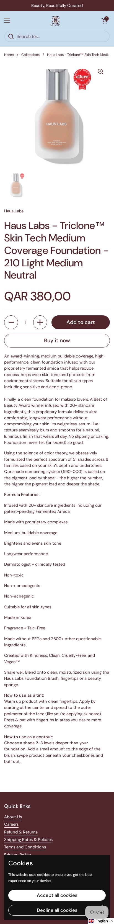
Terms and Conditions (25, 847)
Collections (30, 54)
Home (9, 54)
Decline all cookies (57, 910)
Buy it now (57, 340)
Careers (11, 824)
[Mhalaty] (55, 20)
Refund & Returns (21, 832)
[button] (104, 20)
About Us (13, 817)
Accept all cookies (57, 895)
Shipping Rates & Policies (28, 839)
